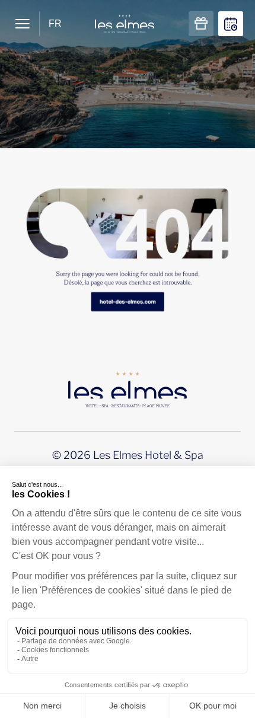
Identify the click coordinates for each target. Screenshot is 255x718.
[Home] (127, 236)
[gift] (201, 23)
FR (55, 23)
